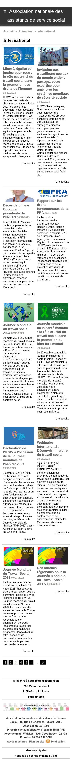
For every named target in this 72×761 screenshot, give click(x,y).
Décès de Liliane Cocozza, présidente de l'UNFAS (16, 211)
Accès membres (17, 741)
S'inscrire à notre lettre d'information (36, 680)
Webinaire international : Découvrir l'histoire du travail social (52, 448)
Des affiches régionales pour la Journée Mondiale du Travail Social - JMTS (51, 576)
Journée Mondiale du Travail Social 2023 (17, 573)
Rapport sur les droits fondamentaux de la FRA (52, 207)
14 (43, 662)
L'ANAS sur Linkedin (36, 691)
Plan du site (36, 741)
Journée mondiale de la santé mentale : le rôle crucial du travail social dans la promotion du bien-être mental (52, 334)
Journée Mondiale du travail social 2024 (17, 329)
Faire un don (36, 696)
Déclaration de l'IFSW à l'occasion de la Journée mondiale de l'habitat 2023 (18, 456)
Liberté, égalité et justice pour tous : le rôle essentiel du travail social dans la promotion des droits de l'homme (18, 79)
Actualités (25, 31)
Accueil (8, 31)
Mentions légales (36, 750)
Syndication (57, 741)
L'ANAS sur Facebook (36, 686)
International (46, 31)
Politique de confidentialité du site (36, 755)
